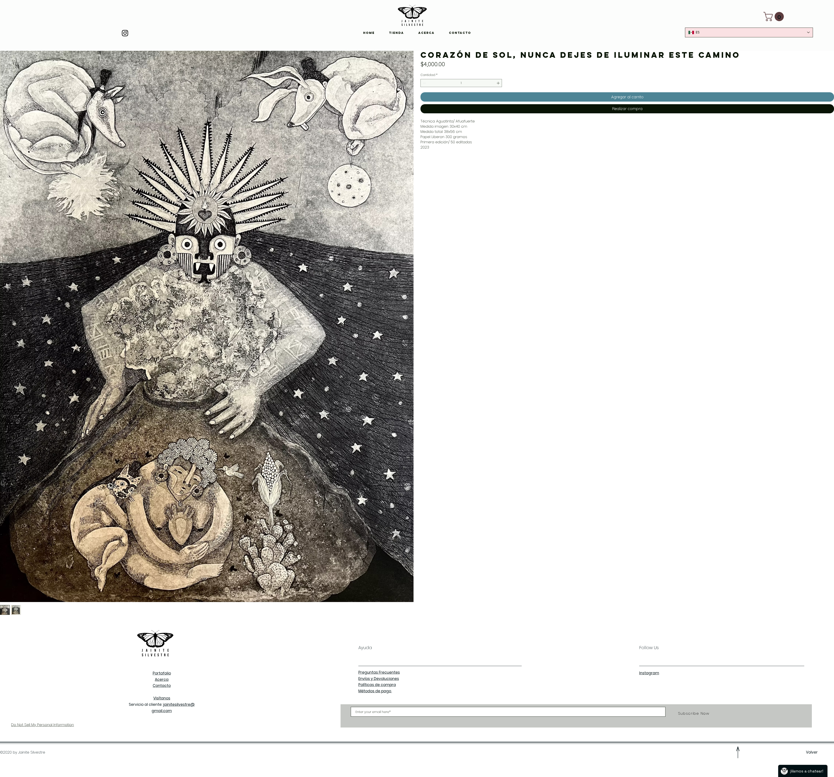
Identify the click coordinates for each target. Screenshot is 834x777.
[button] (774, 16)
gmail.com (162, 710)
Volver (812, 752)
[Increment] (498, 83)
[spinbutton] (461, 83)
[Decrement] (424, 83)
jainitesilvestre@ (179, 704)
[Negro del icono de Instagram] (125, 33)
